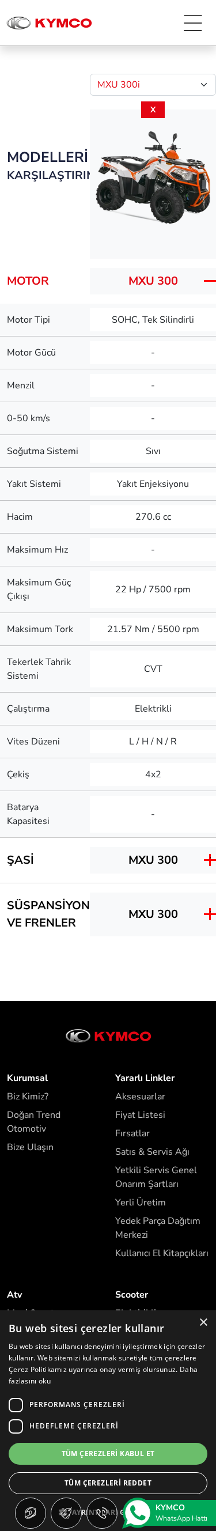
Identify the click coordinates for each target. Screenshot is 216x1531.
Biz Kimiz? (27, 1096)
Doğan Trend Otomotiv (33, 1122)
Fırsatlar (132, 1133)
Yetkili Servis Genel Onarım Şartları (156, 1177)
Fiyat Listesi (140, 1115)
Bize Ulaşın (30, 1147)
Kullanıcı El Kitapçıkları (162, 1253)
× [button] (203, 1322)
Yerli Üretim (140, 1202)
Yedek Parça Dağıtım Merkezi (157, 1228)
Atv (14, 1294)
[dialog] (108, 1420)
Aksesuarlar (140, 1096)
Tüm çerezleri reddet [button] (108, 1483)
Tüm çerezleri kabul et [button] (108, 1453)
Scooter (131, 1294)
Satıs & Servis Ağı (152, 1152)
